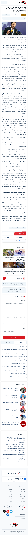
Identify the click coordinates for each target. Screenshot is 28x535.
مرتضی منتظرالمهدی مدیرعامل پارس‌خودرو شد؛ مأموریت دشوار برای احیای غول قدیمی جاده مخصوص (13, 357)
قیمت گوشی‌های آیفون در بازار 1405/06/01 (17, 360)
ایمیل (23, 328)
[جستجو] (5, 2)
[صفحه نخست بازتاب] (14, 524)
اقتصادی (10, 489)
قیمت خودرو (22, 489)
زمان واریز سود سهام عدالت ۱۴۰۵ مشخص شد (16, 346)
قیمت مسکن (22, 494)
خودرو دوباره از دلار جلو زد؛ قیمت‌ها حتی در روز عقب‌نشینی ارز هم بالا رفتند (14, 459)
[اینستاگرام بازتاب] (7, 511)
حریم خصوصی (22, 514)
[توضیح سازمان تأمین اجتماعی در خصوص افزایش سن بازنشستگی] (19, 252)
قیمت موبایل (22, 496)
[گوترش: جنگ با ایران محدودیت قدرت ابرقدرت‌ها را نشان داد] (23, 397)
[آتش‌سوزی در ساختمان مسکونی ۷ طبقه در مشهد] (23, 417)
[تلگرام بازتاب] (11, 511)
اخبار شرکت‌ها (22, 499)
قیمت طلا (23, 491)
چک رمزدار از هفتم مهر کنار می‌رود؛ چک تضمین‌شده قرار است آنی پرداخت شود (14, 451)
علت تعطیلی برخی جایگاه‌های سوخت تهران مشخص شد (10, 389)
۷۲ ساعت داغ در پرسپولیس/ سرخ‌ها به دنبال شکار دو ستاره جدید (14, 370)
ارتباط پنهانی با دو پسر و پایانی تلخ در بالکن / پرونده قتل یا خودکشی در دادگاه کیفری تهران (10, 423)
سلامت (11, 501)
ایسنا (24, 224)
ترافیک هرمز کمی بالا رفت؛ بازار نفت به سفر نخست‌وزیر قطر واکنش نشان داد (14, 441)
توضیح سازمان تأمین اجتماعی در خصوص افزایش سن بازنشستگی (20, 259)
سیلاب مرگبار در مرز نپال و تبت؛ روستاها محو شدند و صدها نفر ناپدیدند (14, 455)
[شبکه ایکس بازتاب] (4, 511)
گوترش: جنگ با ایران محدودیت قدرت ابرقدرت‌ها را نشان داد (11, 396)
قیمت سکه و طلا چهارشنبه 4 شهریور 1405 (17, 363)
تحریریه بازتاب (16, 14)
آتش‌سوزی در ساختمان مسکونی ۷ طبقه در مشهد (10, 416)
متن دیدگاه (22, 300)
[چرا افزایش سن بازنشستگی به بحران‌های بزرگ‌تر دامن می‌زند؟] (8, 265)
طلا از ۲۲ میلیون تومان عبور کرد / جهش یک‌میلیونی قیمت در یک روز (13, 367)
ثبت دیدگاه (4, 278)
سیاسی (11, 494)
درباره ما (23, 509)
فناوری (11, 499)
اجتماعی (10, 491)
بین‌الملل (10, 496)
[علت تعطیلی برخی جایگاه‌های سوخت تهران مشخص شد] (23, 390)
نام (24, 321)
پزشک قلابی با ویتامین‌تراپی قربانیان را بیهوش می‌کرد (10, 403)
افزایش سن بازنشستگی (20, 228)
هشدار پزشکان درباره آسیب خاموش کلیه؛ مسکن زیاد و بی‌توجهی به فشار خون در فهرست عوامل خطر (15, 445)
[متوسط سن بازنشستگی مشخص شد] (8, 252)
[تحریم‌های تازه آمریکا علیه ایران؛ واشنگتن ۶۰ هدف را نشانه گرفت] (23, 410)
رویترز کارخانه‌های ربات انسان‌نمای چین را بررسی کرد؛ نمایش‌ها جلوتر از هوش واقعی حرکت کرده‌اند (15, 437)
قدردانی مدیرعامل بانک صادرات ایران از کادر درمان (16, 462)
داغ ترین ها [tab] (8, 342)
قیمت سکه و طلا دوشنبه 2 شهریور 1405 (17, 377)
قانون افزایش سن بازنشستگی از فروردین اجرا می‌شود (19, 271)
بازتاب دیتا (23, 501)
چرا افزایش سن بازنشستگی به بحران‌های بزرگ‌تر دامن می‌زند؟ (9, 271)
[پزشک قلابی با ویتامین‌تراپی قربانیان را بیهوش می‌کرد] (23, 404)
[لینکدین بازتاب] (7, 514)
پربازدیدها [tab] (20, 342)
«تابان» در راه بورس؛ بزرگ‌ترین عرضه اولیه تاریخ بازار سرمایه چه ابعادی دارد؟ (13, 353)
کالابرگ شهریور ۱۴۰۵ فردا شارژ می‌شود (18, 373)
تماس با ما (23, 512)
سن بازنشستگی (11, 228)
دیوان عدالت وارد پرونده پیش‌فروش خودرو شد (16, 448)
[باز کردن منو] (2, 2)
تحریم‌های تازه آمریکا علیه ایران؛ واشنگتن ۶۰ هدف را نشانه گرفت (10, 409)
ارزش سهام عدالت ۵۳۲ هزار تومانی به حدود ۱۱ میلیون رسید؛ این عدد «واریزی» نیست (13, 350)
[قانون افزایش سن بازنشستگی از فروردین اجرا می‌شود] (19, 265)
